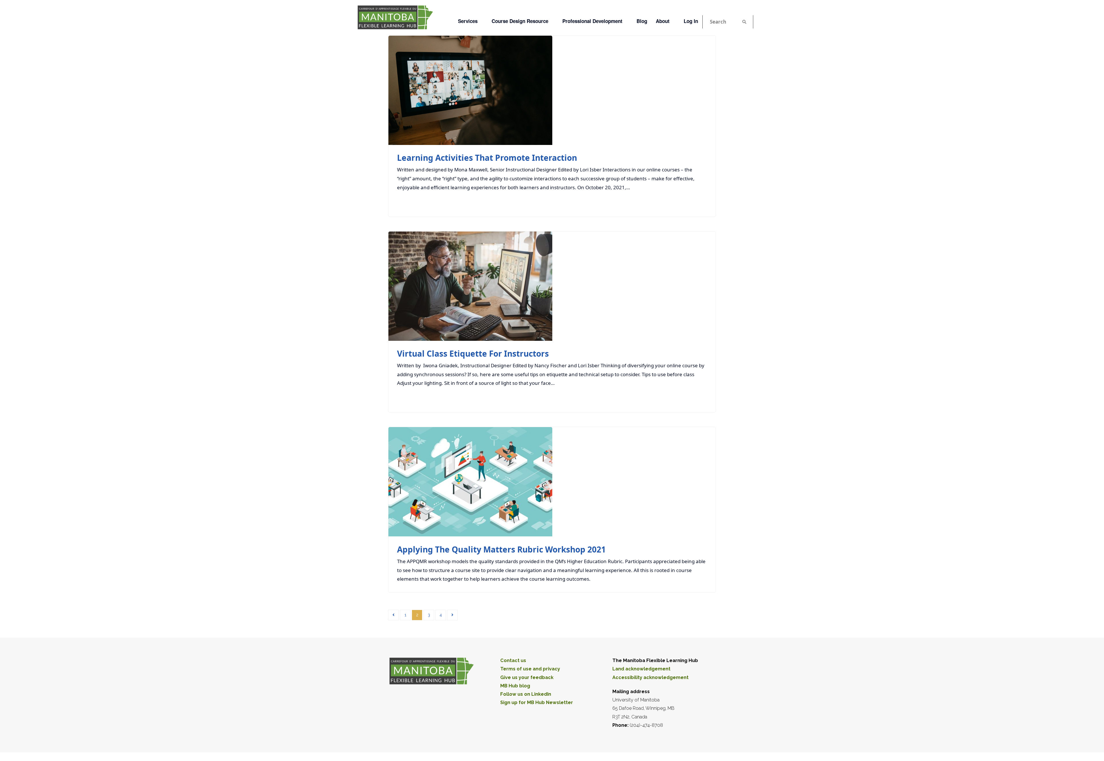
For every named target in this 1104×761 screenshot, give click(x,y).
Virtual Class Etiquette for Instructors (473, 353)
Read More (691, 202)
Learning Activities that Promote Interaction (487, 157)
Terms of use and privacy (530, 669)
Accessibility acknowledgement (650, 677)
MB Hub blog (515, 686)
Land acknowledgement (641, 669)
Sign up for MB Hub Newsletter (536, 702)
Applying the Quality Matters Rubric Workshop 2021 (501, 549)
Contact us (513, 660)
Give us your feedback (526, 677)
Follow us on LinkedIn (525, 694)
